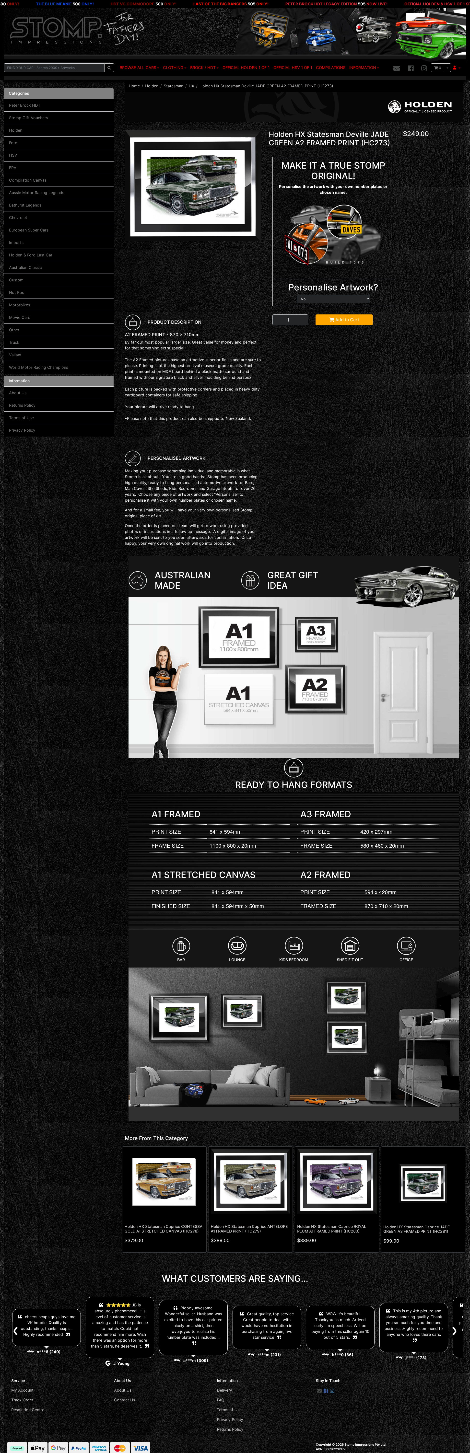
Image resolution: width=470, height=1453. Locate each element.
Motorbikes (19, 304)
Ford (13, 142)
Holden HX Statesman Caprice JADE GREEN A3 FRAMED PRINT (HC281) (416, 1229)
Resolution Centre (27, 1409)
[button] (456, 67)
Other (14, 329)
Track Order (22, 1399)
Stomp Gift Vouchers (28, 117)
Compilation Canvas (28, 180)
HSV (13, 155)
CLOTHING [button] (173, 67)
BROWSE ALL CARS (138, 67)
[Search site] (109, 67)
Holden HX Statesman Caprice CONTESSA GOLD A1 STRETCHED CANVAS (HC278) (163, 1229)
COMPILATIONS (330, 67)
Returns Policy (22, 405)
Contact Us (124, 1399)
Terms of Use (21, 417)
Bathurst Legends (25, 205)
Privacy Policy (22, 430)
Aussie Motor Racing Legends (36, 192)
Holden (15, 130)
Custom (16, 279)
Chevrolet (18, 217)
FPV (12, 167)
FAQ (220, 1399)
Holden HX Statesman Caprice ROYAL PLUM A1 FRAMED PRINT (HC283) (331, 1229)
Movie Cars (19, 317)
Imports (16, 242)
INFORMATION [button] (362, 67)
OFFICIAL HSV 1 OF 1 (292, 67)
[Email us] (396, 68)
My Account (22, 1390)
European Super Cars (28, 230)
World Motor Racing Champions (38, 367)
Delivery (224, 1390)
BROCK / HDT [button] (203, 67)
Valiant (15, 354)
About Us (17, 392)
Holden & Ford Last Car (30, 255)
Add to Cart (346, 319)
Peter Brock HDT (24, 105)
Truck (14, 342)
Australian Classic (25, 267)
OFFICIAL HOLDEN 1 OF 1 (246, 67)
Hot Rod (16, 292)
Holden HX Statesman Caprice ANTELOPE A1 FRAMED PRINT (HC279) (249, 1229)
